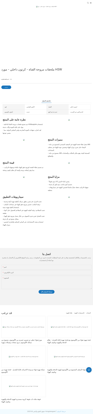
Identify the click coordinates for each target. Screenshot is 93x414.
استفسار (6, 87)
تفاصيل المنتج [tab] (46, 101)
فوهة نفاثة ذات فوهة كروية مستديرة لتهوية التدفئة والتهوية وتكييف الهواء (21, 400)
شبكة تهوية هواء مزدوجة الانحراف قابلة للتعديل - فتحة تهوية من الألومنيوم (23, 371)
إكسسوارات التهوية (79, 313)
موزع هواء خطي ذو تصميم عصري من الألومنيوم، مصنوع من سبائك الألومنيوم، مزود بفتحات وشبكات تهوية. (21, 341)
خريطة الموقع (61, 411)
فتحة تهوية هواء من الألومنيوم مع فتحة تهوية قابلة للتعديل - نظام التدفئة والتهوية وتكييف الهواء (69, 341)
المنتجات (88, 313)
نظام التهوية (69, 313)
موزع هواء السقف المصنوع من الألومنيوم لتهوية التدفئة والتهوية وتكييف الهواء (68, 371)
